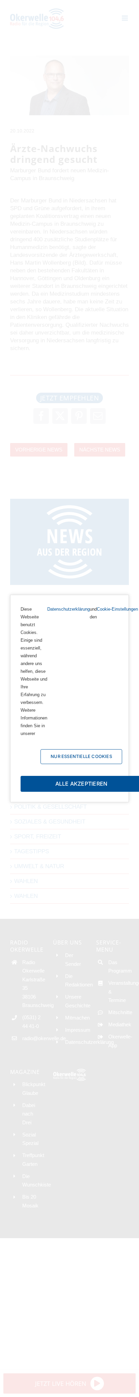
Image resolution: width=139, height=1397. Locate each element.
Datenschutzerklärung (68, 609)
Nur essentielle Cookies (81, 756)
